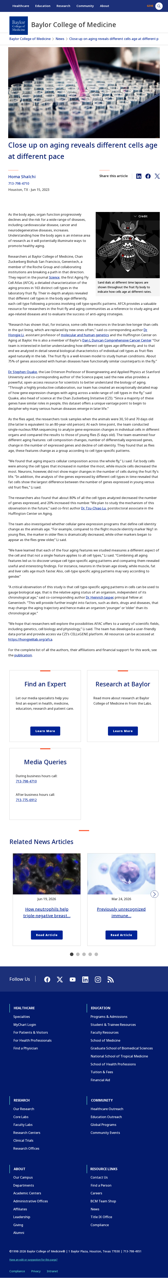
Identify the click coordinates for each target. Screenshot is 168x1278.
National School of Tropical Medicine (119, 1056)
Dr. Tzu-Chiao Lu (93, 508)
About (104, 6)
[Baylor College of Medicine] (18, 25)
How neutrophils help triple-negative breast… (46, 912)
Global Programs (103, 1124)
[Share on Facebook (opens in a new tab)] (148, 176)
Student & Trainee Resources (113, 1024)
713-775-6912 (26, 800)
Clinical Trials (23, 1140)
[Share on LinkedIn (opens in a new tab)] (138, 176)
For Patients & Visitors (30, 1032)
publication (23, 655)
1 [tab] (72, 954)
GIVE (150, 6)
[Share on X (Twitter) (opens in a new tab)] (157, 176)
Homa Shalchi (22, 176)
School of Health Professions (113, 1064)
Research (63, 6)
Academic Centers (27, 1193)
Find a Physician (25, 1048)
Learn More (45, 731)
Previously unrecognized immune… (121, 912)
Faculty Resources (105, 1032)
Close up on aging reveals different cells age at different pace (116, 38)
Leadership (21, 1217)
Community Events (105, 1132)
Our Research (23, 1109)
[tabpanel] (47, 899)
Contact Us (99, 1177)
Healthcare (20, 6)
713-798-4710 (18, 183)
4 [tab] (90, 954)
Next (154, 894)
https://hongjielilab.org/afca (30, 639)
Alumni (18, 1232)
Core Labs (20, 1117)
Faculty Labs (23, 1124)
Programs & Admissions (109, 1016)
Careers (96, 1193)
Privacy (36, 1271)
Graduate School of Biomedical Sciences (122, 1048)
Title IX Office (101, 1217)
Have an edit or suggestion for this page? (33, 1259)
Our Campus (23, 1177)
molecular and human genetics (85, 335)
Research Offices (26, 1148)
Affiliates (20, 1209)
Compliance (100, 1225)
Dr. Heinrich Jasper (99, 597)
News (60, 38)
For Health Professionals (32, 1040)
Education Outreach (106, 1117)
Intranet (52, 1271)
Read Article (47, 935)
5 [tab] (96, 954)
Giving (18, 1225)
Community (85, 6)
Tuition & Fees (102, 1072)
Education (42, 6)
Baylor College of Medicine (30, 38)
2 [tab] (78, 954)
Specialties (21, 1016)
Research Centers (26, 1132)
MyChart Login (24, 1024)
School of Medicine (105, 1040)
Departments (23, 1185)
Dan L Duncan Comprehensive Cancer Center (116, 340)
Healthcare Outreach (107, 1109)
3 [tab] (84, 954)
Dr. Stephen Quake (22, 372)
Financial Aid (100, 1080)
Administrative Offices (30, 1201)
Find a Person (101, 1185)
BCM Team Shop (103, 1201)
